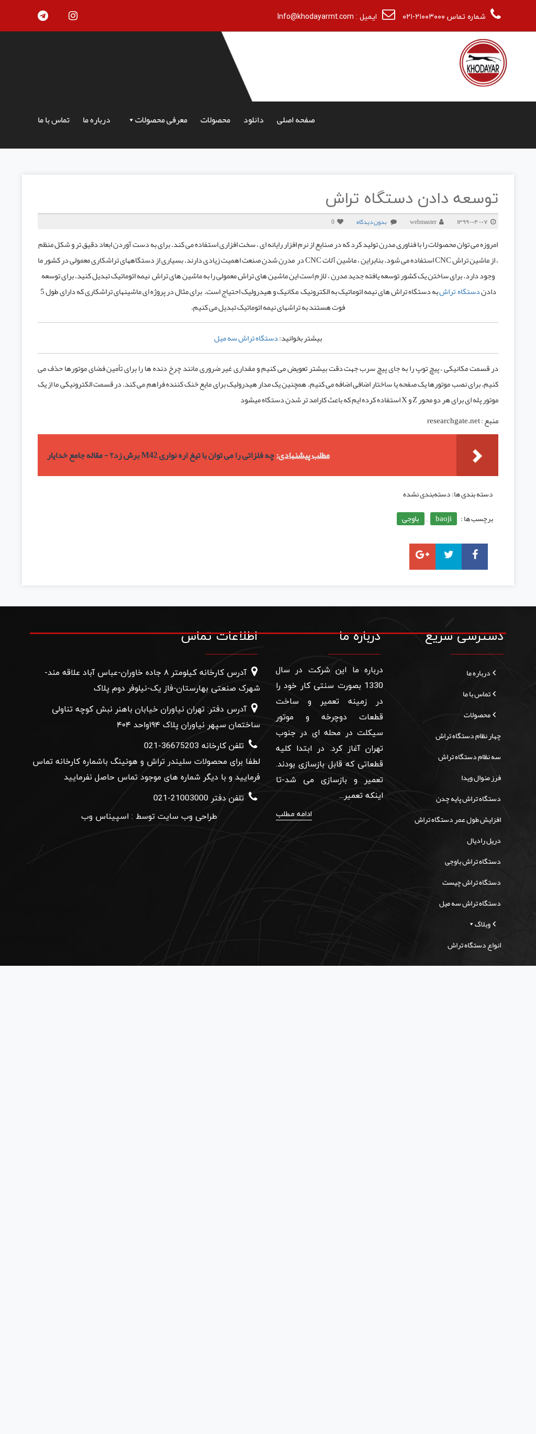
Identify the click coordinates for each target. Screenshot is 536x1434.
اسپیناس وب (105, 816)
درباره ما (96, 119)
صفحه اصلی (296, 119)
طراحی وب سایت (186, 816)
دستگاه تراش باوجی (473, 861)
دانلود (253, 119)
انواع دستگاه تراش (474, 945)
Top (511, 1409)
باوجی (410, 518)
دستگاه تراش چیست (471, 882)
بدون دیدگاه (371, 222)
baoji (444, 518)
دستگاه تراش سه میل (246, 338)
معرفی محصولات (161, 119)
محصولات (215, 119)
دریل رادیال (484, 840)
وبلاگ (482, 924)
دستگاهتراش (459, 291)
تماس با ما (54, 119)
